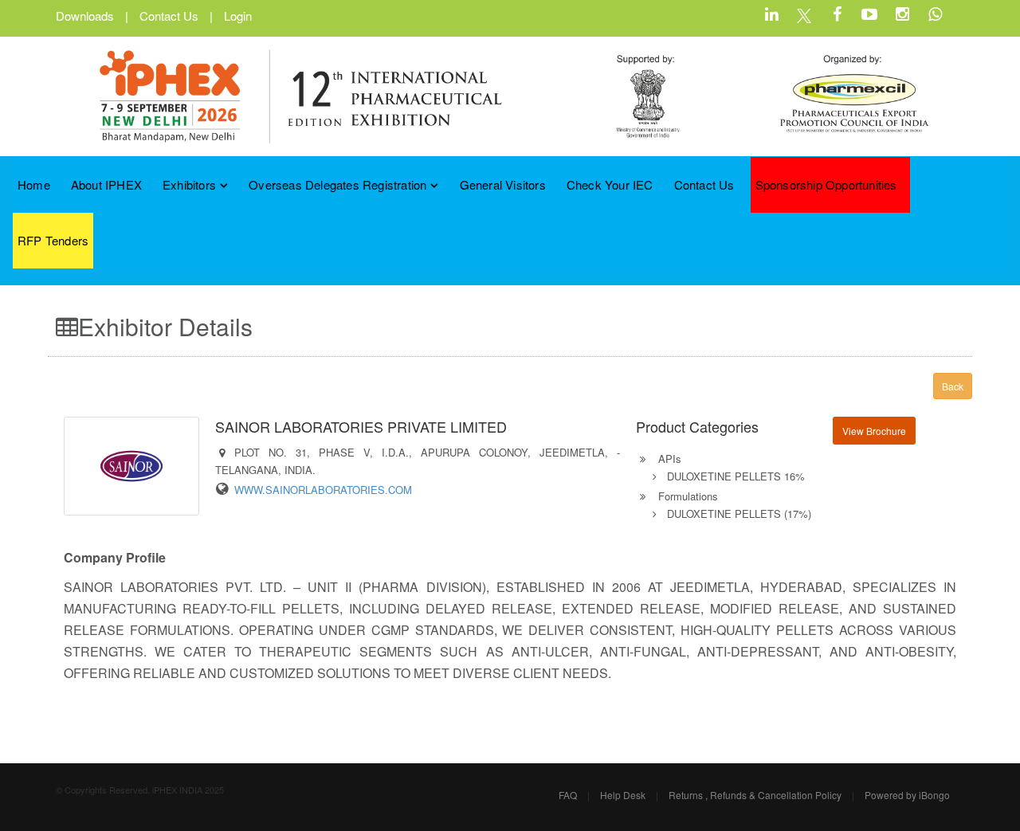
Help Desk (622, 795)
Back (952, 386)
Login (238, 15)
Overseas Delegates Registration (337, 184)
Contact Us (168, 15)
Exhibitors (189, 184)
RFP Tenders (53, 240)
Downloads (85, 15)
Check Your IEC (610, 184)
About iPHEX (106, 184)
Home (34, 184)
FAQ (568, 795)
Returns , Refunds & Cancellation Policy (755, 795)
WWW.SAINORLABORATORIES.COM (323, 489)
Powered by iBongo (907, 795)
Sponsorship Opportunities (826, 184)
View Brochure (874, 430)
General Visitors (503, 184)
